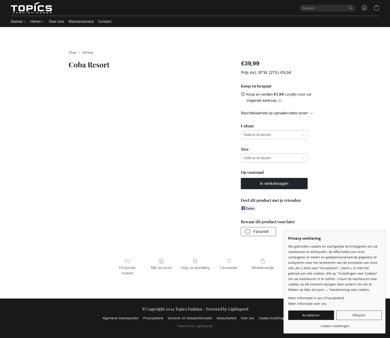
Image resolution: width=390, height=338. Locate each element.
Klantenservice (81, 21)
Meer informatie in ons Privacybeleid (316, 298)
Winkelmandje (262, 267)
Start (73, 52)
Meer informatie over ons (307, 303)
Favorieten (229, 267)
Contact (104, 21)
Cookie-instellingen (273, 318)
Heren (36, 21)
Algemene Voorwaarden (120, 318)
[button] (31, 8)
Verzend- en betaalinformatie (190, 318)
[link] (335, 324)
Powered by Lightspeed (195, 326)
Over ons (56, 21)
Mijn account (161, 267)
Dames (17, 21)
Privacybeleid (153, 318)
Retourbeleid (226, 318)
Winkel (87, 52)
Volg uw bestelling (195, 267)
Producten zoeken (127, 270)
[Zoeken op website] (350, 8)
